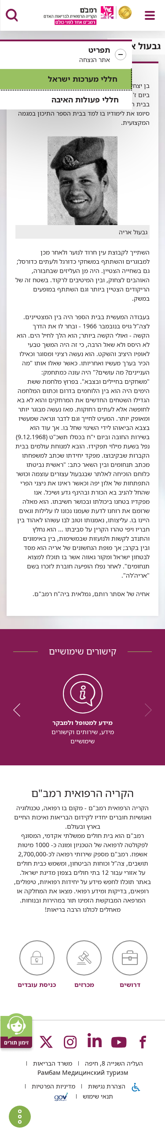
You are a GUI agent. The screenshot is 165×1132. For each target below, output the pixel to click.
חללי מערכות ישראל (82, 79)
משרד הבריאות (51, 1063)
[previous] (145, 710)
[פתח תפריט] (150, 15)
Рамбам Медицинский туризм (82, 1072)
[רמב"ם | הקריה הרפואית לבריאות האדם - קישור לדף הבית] (76, 16)
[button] (66, 55)
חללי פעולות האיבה (85, 100)
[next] (20, 710)
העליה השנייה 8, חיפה (113, 1063)
